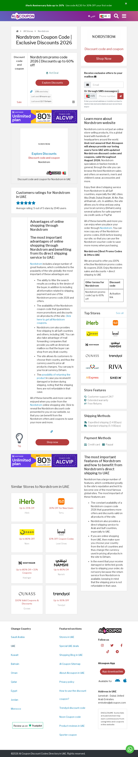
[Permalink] (31, 92)
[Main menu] (124, 16)
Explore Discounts (52, 82)
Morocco (16, 708)
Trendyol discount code (72, 708)
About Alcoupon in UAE (71, 673)
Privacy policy (66, 682)
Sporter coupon (68, 734)
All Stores (28, 31)
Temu (61, 513)
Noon (27, 543)
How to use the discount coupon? (72, 695)
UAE (13, 646)
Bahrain (15, 664)
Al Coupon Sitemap (69, 664)
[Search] (116, 16)
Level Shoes (61, 543)
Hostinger (27, 578)
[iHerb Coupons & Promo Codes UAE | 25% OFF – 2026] (27, 501)
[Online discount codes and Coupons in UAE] (17, 31)
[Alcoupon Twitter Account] (112, 645)
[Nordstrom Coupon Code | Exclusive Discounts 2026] (44, 152)
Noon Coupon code (70, 717)
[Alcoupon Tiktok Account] (108, 651)
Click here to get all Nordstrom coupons (54, 319)
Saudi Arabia (18, 637)
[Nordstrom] (104, 36)
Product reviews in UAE (72, 726)
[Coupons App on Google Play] (117, 681)
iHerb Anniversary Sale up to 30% (45, 5)
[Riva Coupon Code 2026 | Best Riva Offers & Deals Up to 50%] (115, 366)
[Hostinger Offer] (44, 116)
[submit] (120, 96)
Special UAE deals (69, 646)
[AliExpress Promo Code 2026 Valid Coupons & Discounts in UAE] (92, 377)
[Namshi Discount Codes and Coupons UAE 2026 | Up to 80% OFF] (61, 562)
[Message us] (130, 749)
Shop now (52, 442)
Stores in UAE (66, 637)
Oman (14, 673)
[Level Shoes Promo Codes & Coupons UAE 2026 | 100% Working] (61, 532)
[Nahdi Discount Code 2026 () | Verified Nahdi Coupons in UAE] (92, 366)
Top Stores (92, 313)
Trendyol (61, 605)
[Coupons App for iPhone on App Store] (125, 681)
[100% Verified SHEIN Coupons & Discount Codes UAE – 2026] (115, 377)
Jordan (14, 699)
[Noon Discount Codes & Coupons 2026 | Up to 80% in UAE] (27, 532)
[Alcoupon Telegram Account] (117, 651)
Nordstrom (36, 264)
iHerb (27, 513)
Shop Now (103, 59)
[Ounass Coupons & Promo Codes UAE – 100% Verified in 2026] (27, 593)
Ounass (27, 608)
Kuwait (14, 655)
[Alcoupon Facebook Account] (121, 645)
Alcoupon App (106, 663)
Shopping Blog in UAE (71, 655)
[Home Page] (23, 16)
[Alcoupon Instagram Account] (102, 645)
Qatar (14, 682)
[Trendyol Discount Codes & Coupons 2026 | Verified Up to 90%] (61, 593)
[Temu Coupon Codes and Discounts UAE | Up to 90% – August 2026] (61, 501)
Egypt (14, 691)
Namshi (61, 574)
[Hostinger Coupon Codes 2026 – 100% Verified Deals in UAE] (27, 562)
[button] (126, 4)
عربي (92, 16)
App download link (112, 671)
